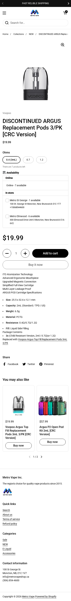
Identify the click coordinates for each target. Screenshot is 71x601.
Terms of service (11, 519)
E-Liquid (7, 548)
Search (6, 510)
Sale (5, 539)
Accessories (9, 553)
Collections (18, 34)
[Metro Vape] (34, 13)
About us (7, 514)
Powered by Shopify (45, 596)
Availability (13, 172)
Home (5, 34)
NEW (31, 34)
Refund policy (10, 523)
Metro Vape (28, 596)
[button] (7, 253)
